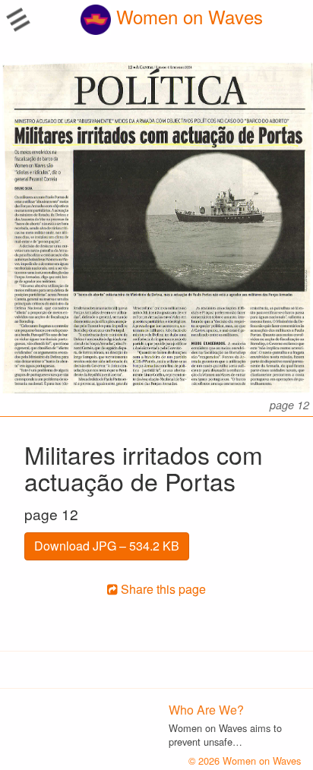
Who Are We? (206, 709)
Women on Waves (187, 16)
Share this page (162, 589)
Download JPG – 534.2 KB (106, 545)
